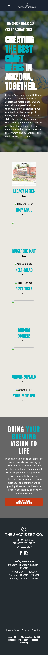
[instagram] (26, 552)
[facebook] (21, 552)
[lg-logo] (27, 4)
